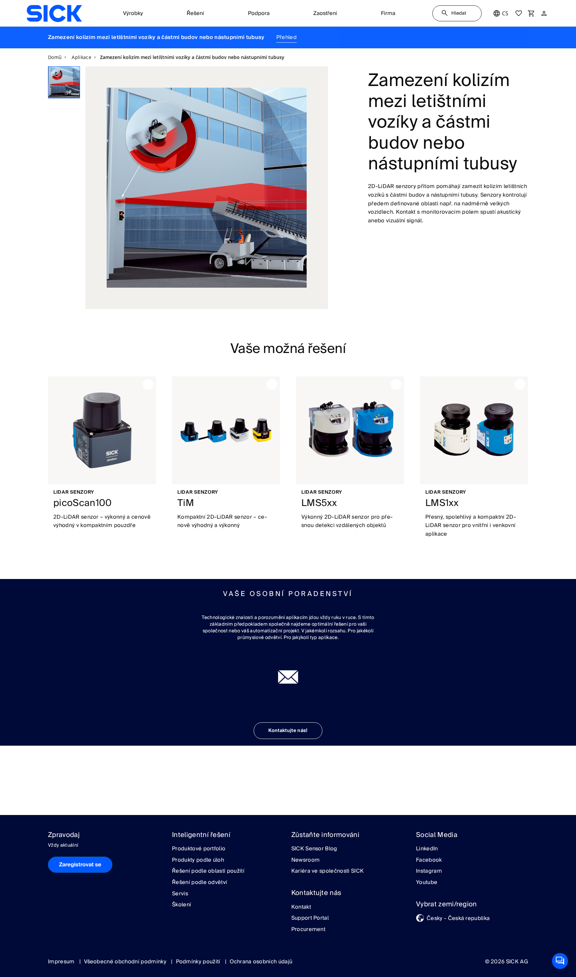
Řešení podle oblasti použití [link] (208, 871)
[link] (54, 13)
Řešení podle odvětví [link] (199, 882)
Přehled (286, 37)
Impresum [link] (62, 961)
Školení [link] (181, 905)
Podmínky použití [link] (199, 961)
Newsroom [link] (305, 860)
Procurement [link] (308, 929)
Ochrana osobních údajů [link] (261, 961)
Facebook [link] (429, 860)
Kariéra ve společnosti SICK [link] (327, 871)
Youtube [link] (426, 882)
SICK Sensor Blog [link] (314, 849)
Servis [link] (180, 894)
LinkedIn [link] (427, 849)
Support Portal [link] (310, 918)
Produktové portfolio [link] (198, 849)
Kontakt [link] (301, 907)
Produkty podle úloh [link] (198, 860)
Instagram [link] (429, 871)
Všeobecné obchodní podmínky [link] (126, 961)
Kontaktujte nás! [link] (287, 731)
